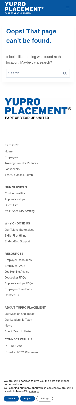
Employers (12, 157)
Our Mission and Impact (20, 313)
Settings (44, 398)
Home (8, 151)
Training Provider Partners (21, 163)
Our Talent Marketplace (19, 229)
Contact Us (12, 295)
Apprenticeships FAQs (19, 283)
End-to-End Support (17, 241)
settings (34, 391)
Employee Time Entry (18, 289)
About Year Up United (18, 331)
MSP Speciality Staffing (19, 211)
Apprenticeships (15, 199)
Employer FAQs (15, 265)
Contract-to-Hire (15, 193)
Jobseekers (12, 169)
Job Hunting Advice (17, 271)
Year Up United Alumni (19, 174)
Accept (11, 398)
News (8, 325)
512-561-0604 (14, 345)
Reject (27, 398)
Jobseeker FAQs (15, 277)
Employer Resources (18, 260)
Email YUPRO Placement (22, 352)
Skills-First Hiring (15, 235)
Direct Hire (11, 205)
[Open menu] (67, 8)
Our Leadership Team (18, 319)
